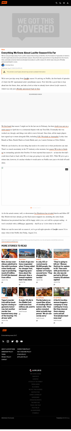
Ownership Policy (7, 352)
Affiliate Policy (22, 357)
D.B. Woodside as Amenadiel (47, 136)
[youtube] (21, 341)
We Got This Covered (35, 389)
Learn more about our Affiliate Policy (9, 241)
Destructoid (35, 392)
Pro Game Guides (35, 374)
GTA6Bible (35, 413)
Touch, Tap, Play (35, 405)
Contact (4, 359)
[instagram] (8, 341)
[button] (32, 207)
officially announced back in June (28, 89)
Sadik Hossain (23, 311)
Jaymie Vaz (4, 280)
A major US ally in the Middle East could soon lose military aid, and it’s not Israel (27, 304)
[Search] (56, 3)
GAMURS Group (66, 418)
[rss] (3, 341)
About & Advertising (8, 349)
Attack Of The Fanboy (35, 381)
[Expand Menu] (64, 3)
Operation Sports (35, 400)
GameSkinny (35, 397)
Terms (3, 354)
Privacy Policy (6, 357)
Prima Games (36, 384)
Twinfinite (35, 376)
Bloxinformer (35, 410)
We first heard (6, 126)
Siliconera (35, 387)
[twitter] (12, 341)
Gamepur (35, 379)
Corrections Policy (23, 349)
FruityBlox (35, 408)
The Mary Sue (35, 402)
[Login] (68, 3)
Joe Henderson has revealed (44, 213)
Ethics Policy (21, 354)
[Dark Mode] (60, 3)
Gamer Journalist (36, 394)
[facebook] (17, 341)
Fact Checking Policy (24, 352)
